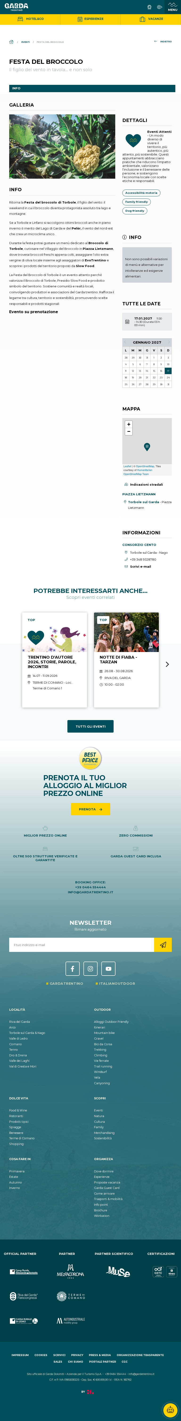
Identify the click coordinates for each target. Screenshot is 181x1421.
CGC (125, 1361)
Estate (13, 1177)
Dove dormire (104, 1171)
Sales (57, 1361)
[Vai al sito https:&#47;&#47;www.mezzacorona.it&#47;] (67, 1268)
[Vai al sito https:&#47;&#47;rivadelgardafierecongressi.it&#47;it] (20, 1292)
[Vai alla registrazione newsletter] (163, 945)
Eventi (98, 1110)
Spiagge (15, 1127)
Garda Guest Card (106, 1188)
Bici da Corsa (103, 1044)
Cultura (99, 1121)
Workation (101, 1216)
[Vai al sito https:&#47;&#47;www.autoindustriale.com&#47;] (67, 1317)
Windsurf (100, 1072)
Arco (12, 1027)
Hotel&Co (34, 19)
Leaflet (127, 466)
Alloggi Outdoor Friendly (111, 1022)
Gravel (98, 1038)
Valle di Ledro (18, 1038)
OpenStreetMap (145, 466)
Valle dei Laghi (19, 1061)
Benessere (16, 1133)
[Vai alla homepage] (16, 7)
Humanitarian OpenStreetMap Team (137, 472)
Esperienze (93, 19)
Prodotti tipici (19, 1121)
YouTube (108, 969)
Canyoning (102, 1083)
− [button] (128, 431)
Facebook (73, 969)
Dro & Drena (18, 1055)
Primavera (17, 1171)
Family (99, 1127)
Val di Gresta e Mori (22, 1066)
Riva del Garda (19, 1022)
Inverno (14, 1188)
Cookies (40, 1355)
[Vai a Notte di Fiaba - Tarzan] (126, 660)
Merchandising (104, 1133)
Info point (101, 1204)
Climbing (100, 1055)
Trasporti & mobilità (108, 1199)
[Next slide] (167, 664)
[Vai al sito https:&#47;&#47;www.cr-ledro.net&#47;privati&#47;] (20, 1317)
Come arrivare (104, 1193)
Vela (97, 1077)
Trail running (103, 1066)
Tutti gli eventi (91, 726)
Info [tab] (16, 88)
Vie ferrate (101, 1061)
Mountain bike (104, 1033)
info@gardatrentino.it (90, 892)
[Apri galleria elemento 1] (62, 146)
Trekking (100, 1049)
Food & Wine (18, 1110)
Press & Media (100, 1355)
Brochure (100, 1210)
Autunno (15, 1182)
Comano (15, 1044)
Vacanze (155, 19)
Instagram (90, 969)
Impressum (20, 1355)
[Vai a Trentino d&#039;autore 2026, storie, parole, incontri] (54, 660)
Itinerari (99, 1027)
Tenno (13, 1049)
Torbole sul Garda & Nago (27, 1033)
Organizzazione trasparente (140, 1355)
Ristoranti (16, 1116)
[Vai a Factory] (90, 1394)
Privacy (77, 1355)
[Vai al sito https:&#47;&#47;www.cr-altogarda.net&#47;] (20, 1268)
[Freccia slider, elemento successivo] (103, 146)
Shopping (16, 1144)
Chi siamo (75, 1361)
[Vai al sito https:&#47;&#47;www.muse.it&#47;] (114, 1268)
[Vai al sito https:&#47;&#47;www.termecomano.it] (67, 1292)
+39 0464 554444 (90, 887)
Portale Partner (102, 1361)
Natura (99, 1116)
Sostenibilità (103, 1138)
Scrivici (59, 1355)
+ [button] (128, 424)
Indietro (166, 41)
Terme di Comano (22, 1138)
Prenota (88, 809)
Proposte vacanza (107, 1182)
